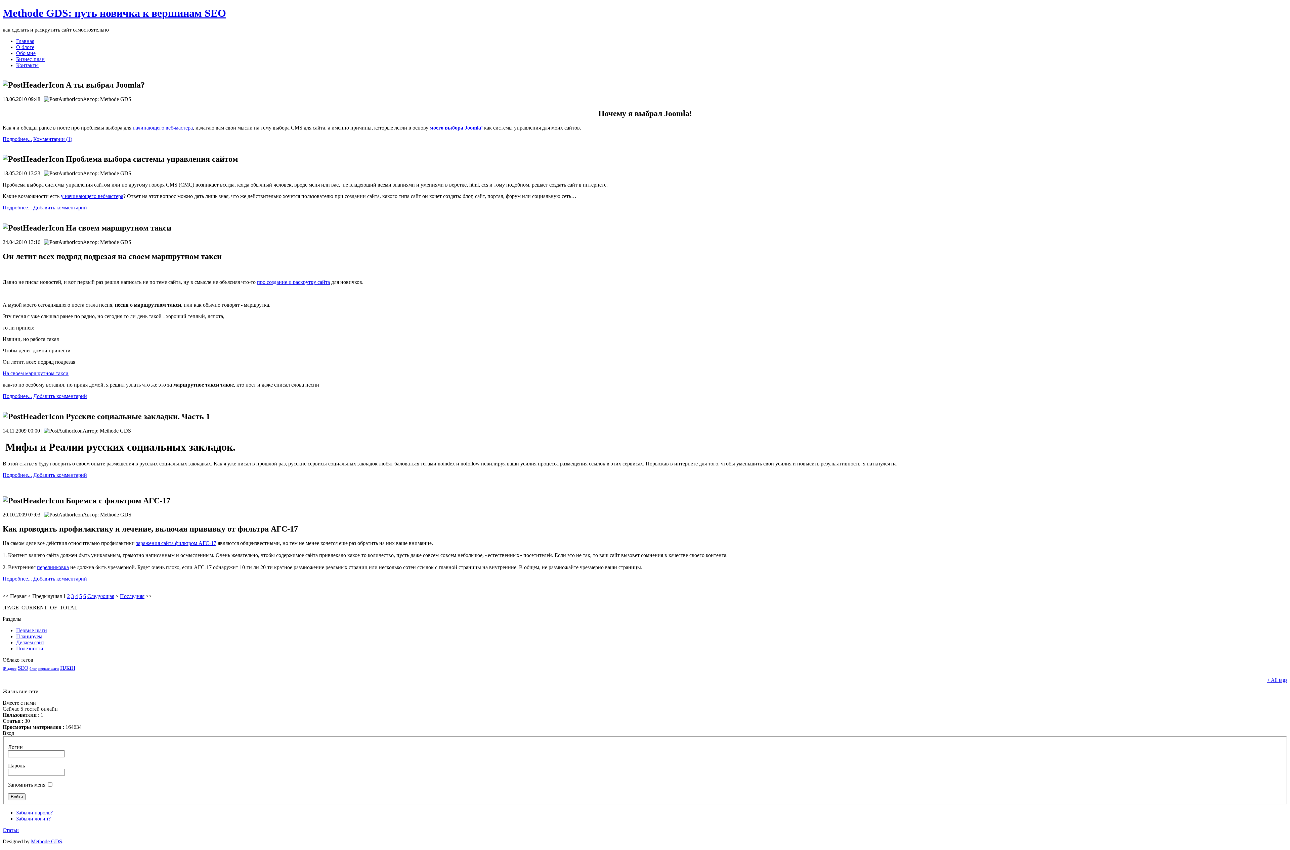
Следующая (100, 596)
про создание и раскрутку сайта (293, 282)
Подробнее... (17, 139)
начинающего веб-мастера (163, 128)
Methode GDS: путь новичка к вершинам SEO (114, 13)
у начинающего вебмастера (92, 196)
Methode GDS (46, 841)
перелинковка (53, 567)
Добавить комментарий (60, 207)
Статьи (11, 830)
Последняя (132, 596)
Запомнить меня (26, 785)
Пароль (16, 765)
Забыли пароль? (34, 812)
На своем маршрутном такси (36, 373)
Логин (15, 747)
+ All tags (1277, 680)
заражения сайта (176, 543)
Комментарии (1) (52, 139)
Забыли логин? (33, 818)
